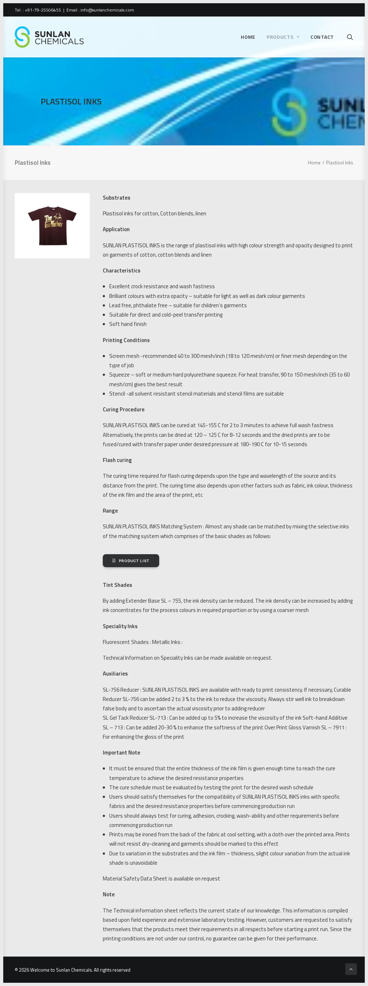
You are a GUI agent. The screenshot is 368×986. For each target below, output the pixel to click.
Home (248, 37)
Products (280, 37)
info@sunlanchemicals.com (107, 9)
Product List (134, 561)
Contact (322, 37)
